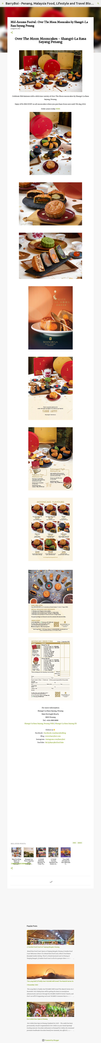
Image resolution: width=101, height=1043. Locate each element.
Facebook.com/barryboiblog (55, 733)
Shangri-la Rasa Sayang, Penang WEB (39, 723)
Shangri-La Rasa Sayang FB (66, 723)
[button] (12, 32)
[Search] (98, 3)
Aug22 (80, 842)
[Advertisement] (50, 905)
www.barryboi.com (53, 736)
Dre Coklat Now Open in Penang (37, 1019)
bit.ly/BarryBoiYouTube (54, 742)
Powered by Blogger (51, 1040)
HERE (58, 109)
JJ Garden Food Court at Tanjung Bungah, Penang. (43, 947)
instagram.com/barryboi (55, 739)
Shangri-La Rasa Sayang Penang (21, 863)
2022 (74, 842)
